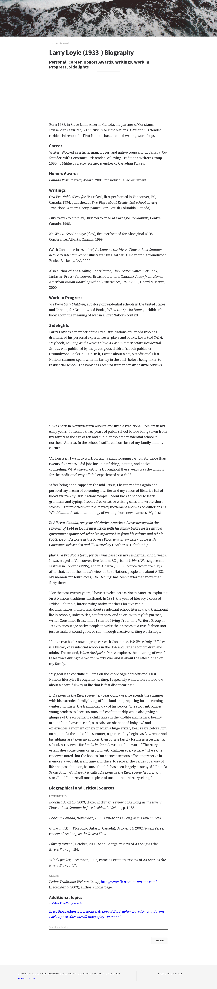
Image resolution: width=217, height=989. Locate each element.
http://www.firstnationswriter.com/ (129, 882)
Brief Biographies (62, 911)
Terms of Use (26, 978)
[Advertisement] (108, 95)
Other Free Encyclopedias (68, 903)
